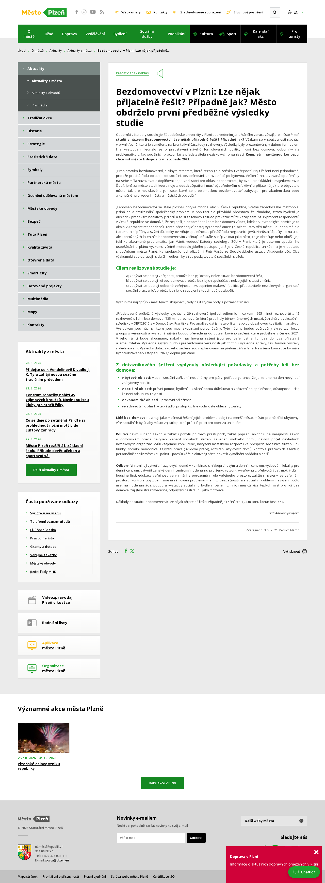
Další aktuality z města (51, 469)
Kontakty (160, 12)
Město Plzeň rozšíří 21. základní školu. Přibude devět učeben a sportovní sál (54, 450)
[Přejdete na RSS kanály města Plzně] (102, 14)
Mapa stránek (28, 876)
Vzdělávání (95, 33)
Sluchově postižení (248, 12)
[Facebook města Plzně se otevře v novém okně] (75, 14)
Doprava (69, 33)
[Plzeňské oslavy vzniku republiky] (44, 738)
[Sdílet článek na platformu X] (134, 551)
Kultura (206, 33)
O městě (29, 34)
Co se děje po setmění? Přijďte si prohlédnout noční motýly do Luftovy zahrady (55, 425)
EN (296, 12)
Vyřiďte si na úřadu (45, 513)
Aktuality (56, 50)
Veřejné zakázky (43, 555)
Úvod (22, 50)
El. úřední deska (43, 530)
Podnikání (176, 33)
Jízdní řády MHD (43, 571)
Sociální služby (147, 34)
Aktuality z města (80, 50)
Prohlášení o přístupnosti (61, 876)
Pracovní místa (42, 538)
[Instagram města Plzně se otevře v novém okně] (84, 14)
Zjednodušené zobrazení (200, 12)
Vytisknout (291, 551)
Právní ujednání (95, 876)
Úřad (49, 33)
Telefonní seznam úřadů (50, 521)
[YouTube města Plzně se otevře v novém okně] (93, 14)
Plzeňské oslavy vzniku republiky (39, 766)
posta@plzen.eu (57, 860)
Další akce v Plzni (162, 783)
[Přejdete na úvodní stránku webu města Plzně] (44, 12)
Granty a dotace (43, 546)
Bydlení (119, 33)
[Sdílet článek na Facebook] (124, 551)
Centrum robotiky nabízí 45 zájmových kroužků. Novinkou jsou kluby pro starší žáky (57, 399)
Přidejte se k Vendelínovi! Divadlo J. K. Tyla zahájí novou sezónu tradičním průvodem (58, 374)
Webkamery (131, 12)
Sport (232, 33)
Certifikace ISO (164, 876)
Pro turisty (294, 34)
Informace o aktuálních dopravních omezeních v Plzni (274, 864)
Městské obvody (43, 563)
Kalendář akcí (261, 34)
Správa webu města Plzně (129, 876)
